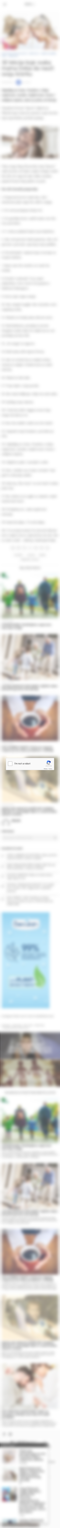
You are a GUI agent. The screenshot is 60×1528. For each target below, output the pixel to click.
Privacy (46, 768)
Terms (50, 768)
